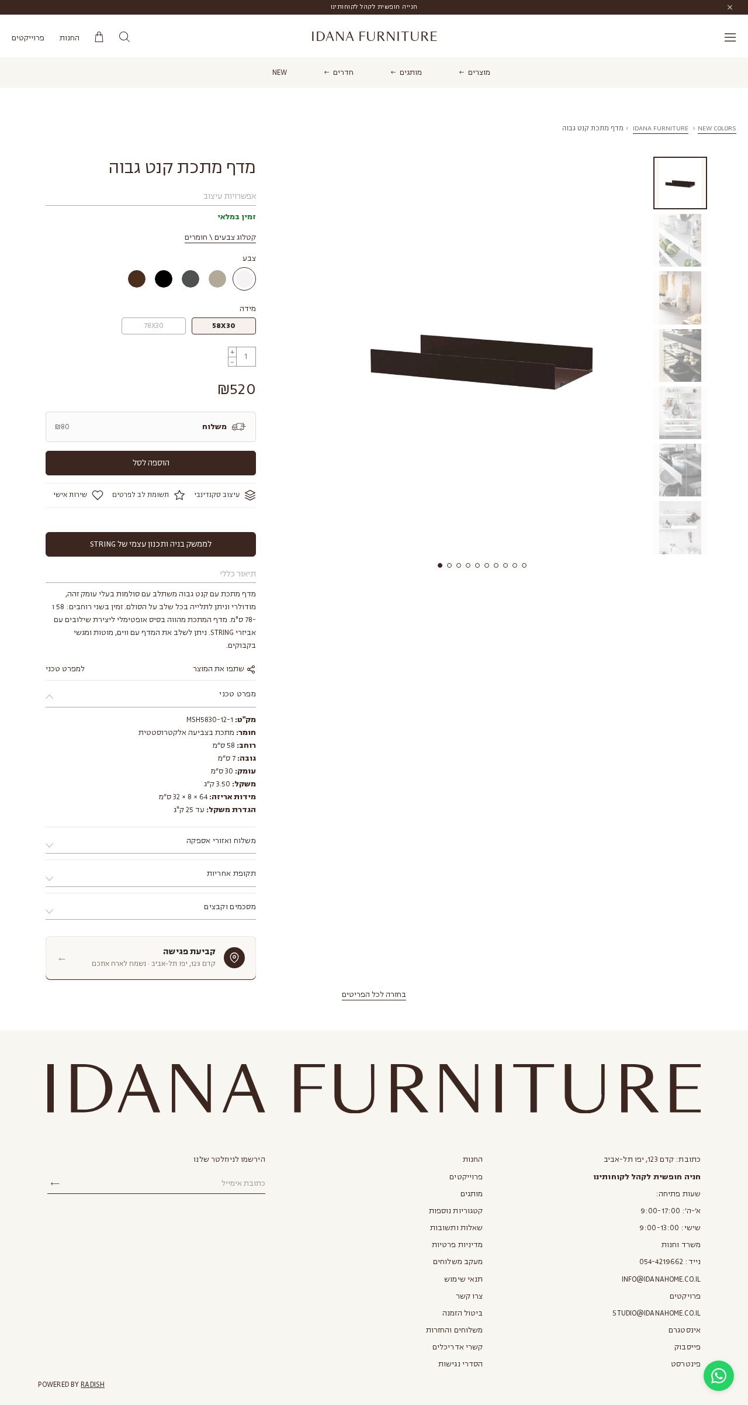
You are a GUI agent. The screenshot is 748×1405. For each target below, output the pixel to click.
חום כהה (137, 279)
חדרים (343, 72)
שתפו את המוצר (219, 669)
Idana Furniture (374, 36)
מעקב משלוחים (458, 1261)
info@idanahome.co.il (661, 1279)
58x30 (224, 325)
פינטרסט (686, 1364)
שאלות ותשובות (456, 1228)
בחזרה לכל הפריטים (374, 994)
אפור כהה (190, 279)
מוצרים (479, 72)
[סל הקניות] (99, 37)
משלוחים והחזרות (454, 1330)
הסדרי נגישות (460, 1364)
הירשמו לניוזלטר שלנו (229, 1159)
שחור (163, 279)
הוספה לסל (151, 462)
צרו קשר (469, 1296)
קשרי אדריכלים (457, 1347)
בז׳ (217, 279)
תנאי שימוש (463, 1279)
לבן (244, 279)
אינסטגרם (685, 1330)
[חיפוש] (124, 37)
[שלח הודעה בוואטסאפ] (719, 1376)
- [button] (232, 362)
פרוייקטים (28, 38)
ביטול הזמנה (462, 1313)
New (279, 72)
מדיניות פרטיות (457, 1245)
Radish (93, 1384)
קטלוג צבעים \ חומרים (220, 237)
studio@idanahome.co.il (656, 1313)
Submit (55, 1184)
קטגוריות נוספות (456, 1211)
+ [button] (232, 352)
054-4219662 (661, 1261)
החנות (69, 38)
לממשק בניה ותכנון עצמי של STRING (151, 544)
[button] (440, 565)
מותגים (411, 72)
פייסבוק (687, 1347)
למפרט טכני (65, 669)
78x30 (154, 325)
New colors (717, 128)
